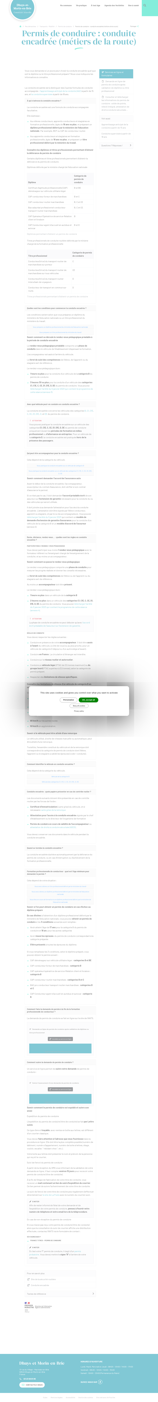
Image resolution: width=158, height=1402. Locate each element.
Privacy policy (79, 711)
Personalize (68, 700)
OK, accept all (88, 700)
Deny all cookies (79, 706)
